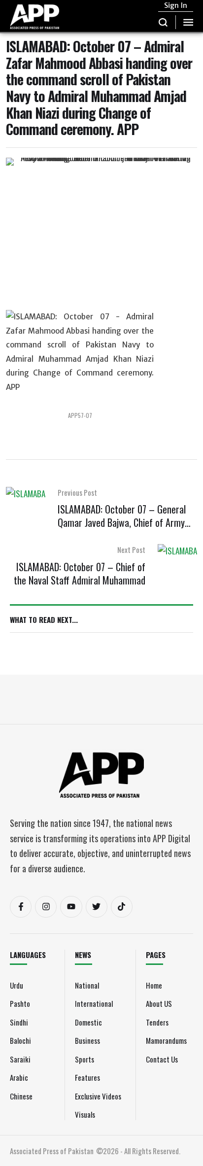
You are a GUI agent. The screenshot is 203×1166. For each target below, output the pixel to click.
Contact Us (162, 1059)
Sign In (175, 5)
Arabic (19, 1077)
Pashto (20, 1003)
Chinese (21, 1096)
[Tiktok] (122, 907)
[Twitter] (96, 907)
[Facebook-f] (21, 907)
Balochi (20, 1040)
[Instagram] (46, 907)
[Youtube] (71, 907)
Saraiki (20, 1059)
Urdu (16, 985)
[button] (163, 22)
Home (154, 985)
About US (159, 1003)
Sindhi (19, 1022)
